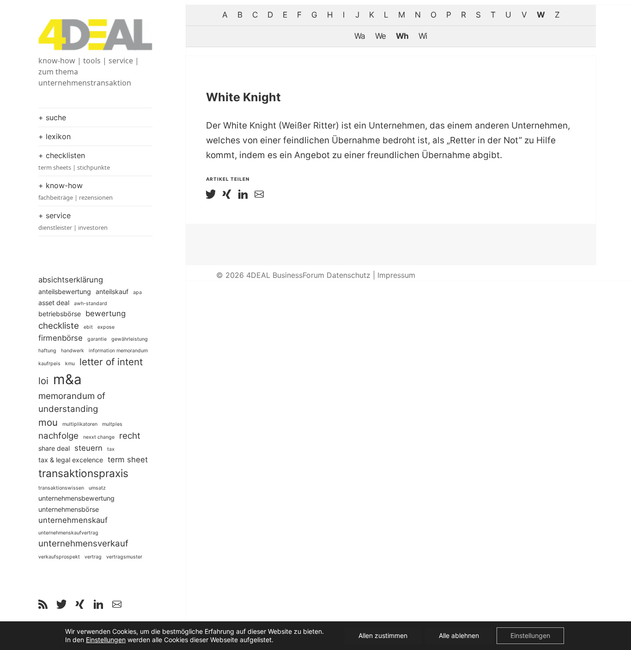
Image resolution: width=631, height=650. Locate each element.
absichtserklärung (70, 279)
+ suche (52, 117)
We (380, 36)
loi (43, 380)
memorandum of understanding (71, 402)
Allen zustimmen (382, 635)
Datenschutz (348, 275)
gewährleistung (129, 339)
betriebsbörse (59, 314)
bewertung (105, 313)
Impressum (396, 275)
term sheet (128, 459)
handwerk (72, 351)
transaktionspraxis (83, 473)
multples (112, 424)
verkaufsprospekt (59, 557)
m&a (67, 379)
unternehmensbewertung (76, 498)
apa (137, 292)
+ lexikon (54, 136)
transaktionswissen (61, 488)
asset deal (53, 303)
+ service (73, 221)
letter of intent (111, 362)
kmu (70, 364)
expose (106, 327)
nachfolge (58, 435)
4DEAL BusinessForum (285, 275)
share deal (54, 448)
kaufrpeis (49, 364)
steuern (88, 448)
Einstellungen (106, 640)
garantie (97, 339)
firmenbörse (60, 338)
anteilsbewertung (64, 291)
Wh (402, 36)
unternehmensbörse (68, 509)
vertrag (93, 557)
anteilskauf (112, 291)
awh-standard (90, 303)
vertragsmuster (124, 557)
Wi (423, 36)
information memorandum (118, 351)
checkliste (58, 325)
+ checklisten (74, 161)
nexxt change (99, 437)
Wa (359, 36)
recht (129, 435)
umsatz (97, 488)
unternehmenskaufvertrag (68, 533)
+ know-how (75, 191)
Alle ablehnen (459, 635)
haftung (47, 351)
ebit (88, 327)
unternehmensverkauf (83, 543)
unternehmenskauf (73, 520)
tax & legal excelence (70, 460)
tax (111, 449)
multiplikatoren (79, 424)
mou (48, 422)
